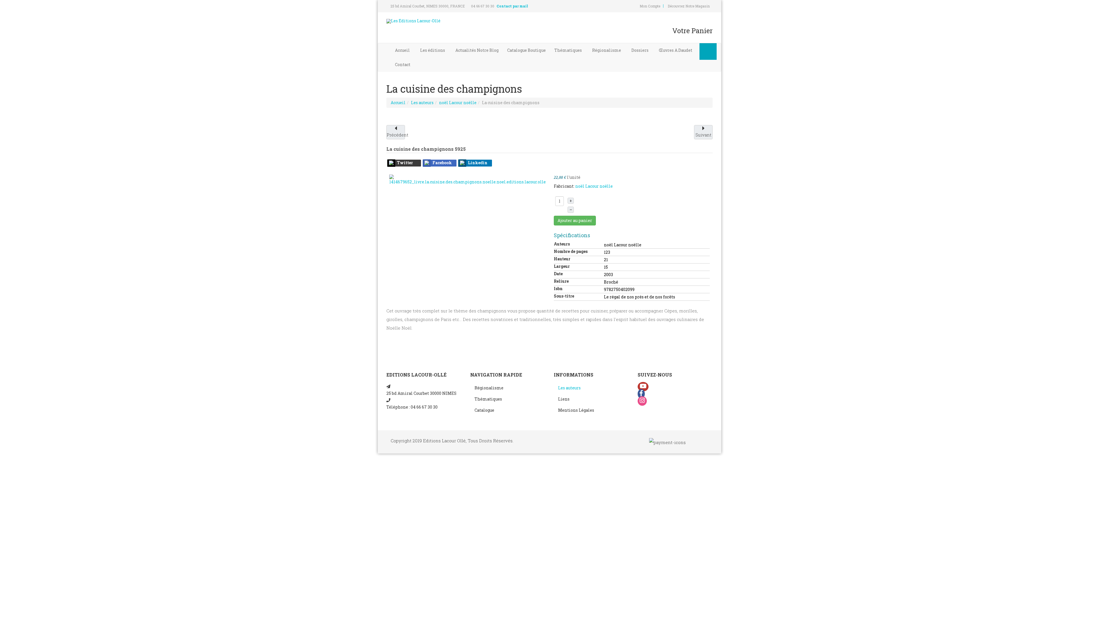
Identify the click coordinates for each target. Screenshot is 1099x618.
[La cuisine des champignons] (467, 179)
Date (558, 273)
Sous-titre (564, 296)
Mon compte (650, 6)
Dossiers (640, 50)
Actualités (477, 50)
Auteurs (562, 244)
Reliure (561, 281)
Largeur (562, 266)
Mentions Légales (576, 410)
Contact (403, 64)
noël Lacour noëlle (458, 102)
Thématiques (568, 50)
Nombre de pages (571, 251)
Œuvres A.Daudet (676, 50)
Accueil (403, 50)
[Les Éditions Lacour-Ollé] (413, 21)
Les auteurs (422, 102)
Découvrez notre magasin (689, 6)
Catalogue (526, 50)
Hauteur (562, 259)
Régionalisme (607, 50)
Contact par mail (512, 6)
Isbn (558, 288)
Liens (564, 399)
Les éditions (433, 50)
